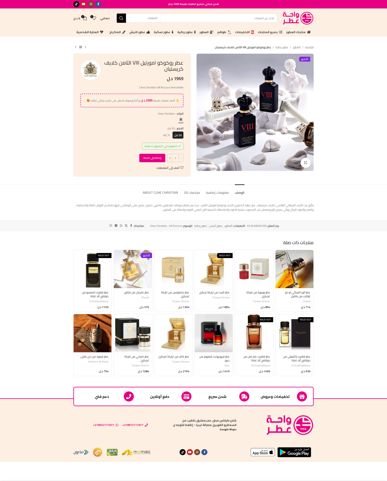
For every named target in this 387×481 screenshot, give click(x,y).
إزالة (165, 135)
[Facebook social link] (98, 4)
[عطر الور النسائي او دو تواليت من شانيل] (294, 269)
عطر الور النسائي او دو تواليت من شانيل (297, 294)
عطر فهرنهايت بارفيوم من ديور (214, 358)
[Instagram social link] (91, 4)
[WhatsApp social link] (121, 225)
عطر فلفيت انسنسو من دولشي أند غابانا (95, 294)
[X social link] (126, 225)
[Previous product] (85, 47)
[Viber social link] (110, 225)
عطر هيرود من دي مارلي (94, 356)
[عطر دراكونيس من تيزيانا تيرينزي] (173, 269)
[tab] (239, 190)
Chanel (306, 301)
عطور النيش (216, 225)
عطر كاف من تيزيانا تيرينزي (173, 356)
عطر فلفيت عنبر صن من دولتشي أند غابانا (256, 358)
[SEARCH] (121, 18)
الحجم (180, 128)
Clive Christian (158, 225)
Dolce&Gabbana (98, 301)
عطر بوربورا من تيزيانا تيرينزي (258, 294)
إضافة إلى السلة (152, 157)
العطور (297, 47)
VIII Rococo (175, 225)
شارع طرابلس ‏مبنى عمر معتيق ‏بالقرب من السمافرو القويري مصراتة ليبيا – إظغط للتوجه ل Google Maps (204, 425)
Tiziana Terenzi (261, 301)
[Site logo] (297, 17)
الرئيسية (309, 47)
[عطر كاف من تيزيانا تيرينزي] (173, 333)
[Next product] (75, 47)
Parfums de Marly (98, 361)
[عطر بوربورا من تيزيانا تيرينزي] (254, 269)
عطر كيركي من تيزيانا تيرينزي (136, 358)
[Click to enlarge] (306, 163)
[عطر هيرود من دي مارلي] (92, 333)
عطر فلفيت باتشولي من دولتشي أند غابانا (296, 358)
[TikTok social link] (76, 4)
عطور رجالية (282, 47)
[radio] (180, 119)
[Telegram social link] (116, 225)
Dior (227, 365)
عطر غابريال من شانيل (136, 292)
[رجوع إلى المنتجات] (80, 47)
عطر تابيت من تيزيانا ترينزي (214, 292)
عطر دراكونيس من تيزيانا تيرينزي (175, 294)
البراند (180, 113)
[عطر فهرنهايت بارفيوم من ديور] (214, 333)
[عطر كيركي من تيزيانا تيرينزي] (133, 333)
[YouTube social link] (84, 4)
